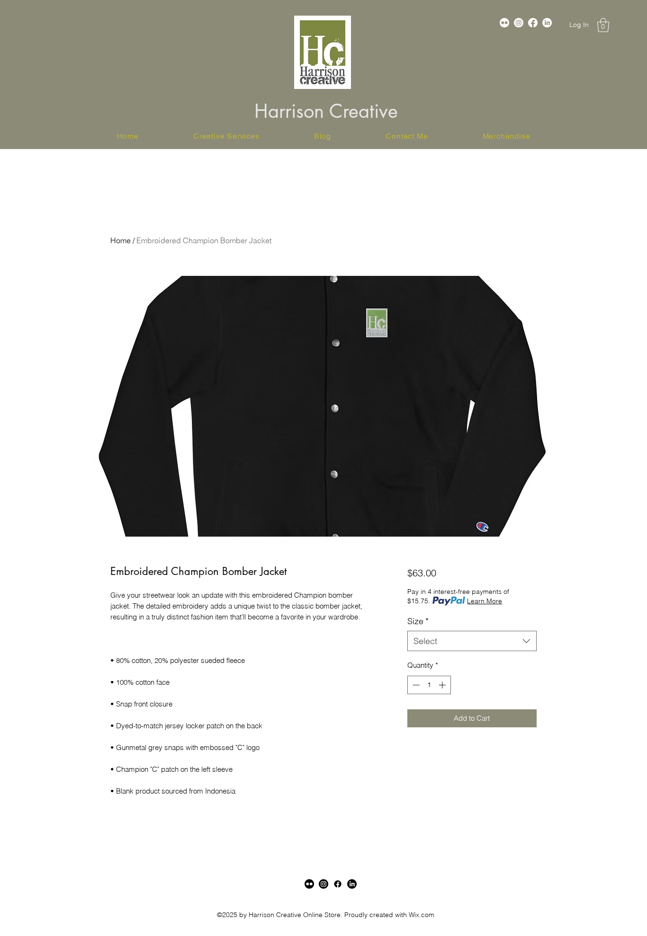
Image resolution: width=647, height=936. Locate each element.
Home (120, 240)
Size (418, 621)
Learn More (484, 601)
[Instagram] (518, 22)
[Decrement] (415, 685)
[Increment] (443, 685)
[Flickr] (504, 22)
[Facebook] (533, 22)
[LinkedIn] (352, 884)
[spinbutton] (429, 685)
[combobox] (472, 641)
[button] (603, 25)
